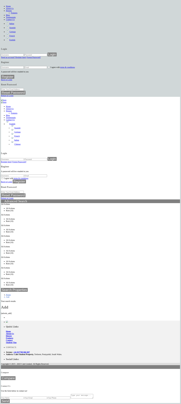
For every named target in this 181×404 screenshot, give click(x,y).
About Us (10, 8)
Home (8, 6)
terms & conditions (67, 67)
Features (14, 13)
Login (52, 54)
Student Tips (11, 342)
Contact (9, 340)
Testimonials (11, 17)
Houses (9, 11)
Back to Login (6, 80)
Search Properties (14, 290)
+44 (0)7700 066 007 (21, 352)
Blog (8, 15)
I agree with (62, 67)
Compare (8, 378)
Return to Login (7, 96)
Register (8, 76)
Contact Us (10, 19)
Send (5, 401)
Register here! (6, 162)
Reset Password (13, 92)
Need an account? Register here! (13, 57)
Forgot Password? (34, 57)
